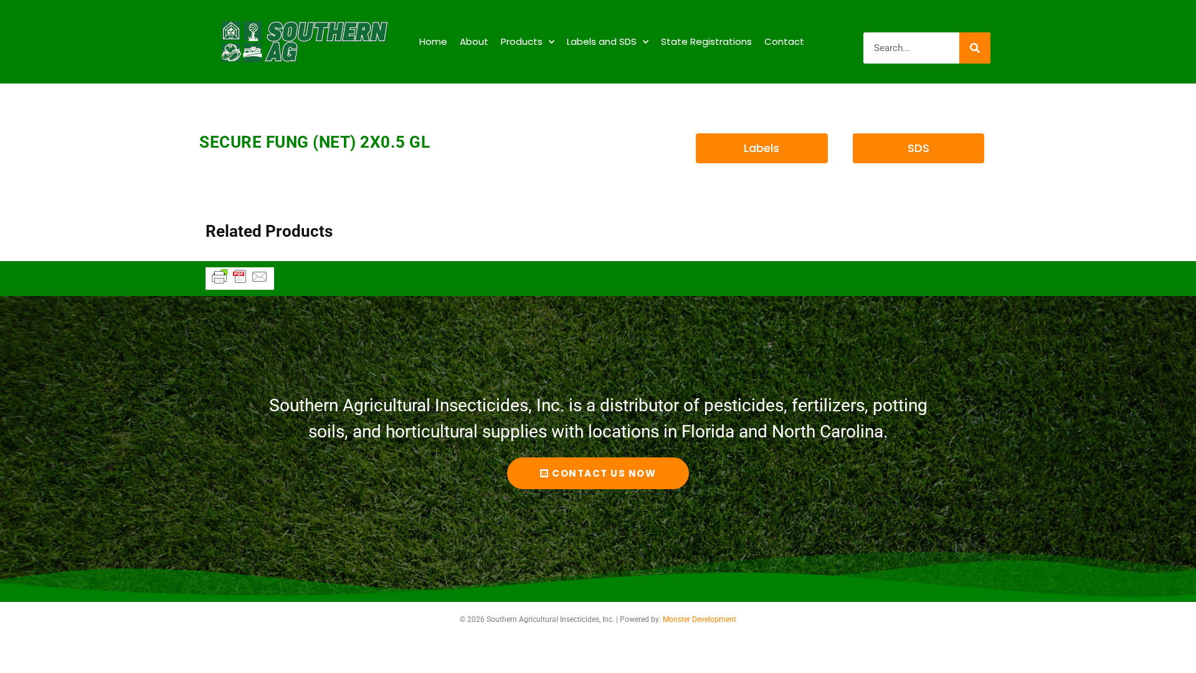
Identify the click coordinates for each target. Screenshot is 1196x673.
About (474, 41)
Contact (784, 41)
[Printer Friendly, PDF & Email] (240, 282)
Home (433, 41)
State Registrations (706, 41)
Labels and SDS (602, 41)
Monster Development (699, 619)
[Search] (974, 48)
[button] (761, 148)
